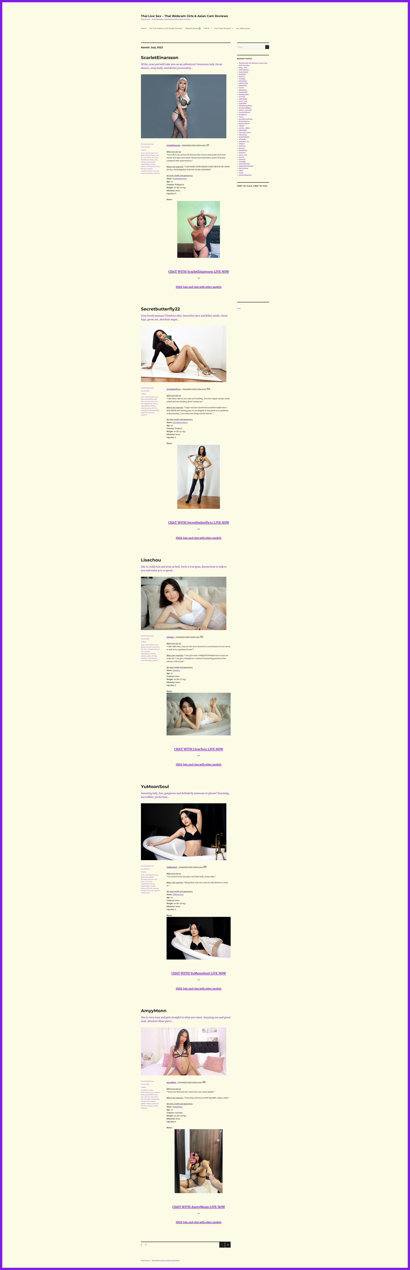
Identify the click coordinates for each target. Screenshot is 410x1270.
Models (143, 150)
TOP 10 (206, 28)
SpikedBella (243, 130)
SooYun (241, 157)
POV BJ (143, 169)
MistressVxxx (243, 168)
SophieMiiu (243, 103)
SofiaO (241, 173)
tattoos (150, 173)
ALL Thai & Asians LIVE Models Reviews (165, 28)
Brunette (144, 879)
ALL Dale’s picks (243, 28)
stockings (144, 173)
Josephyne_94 (244, 141)
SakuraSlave (243, 135)
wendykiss (242, 162)
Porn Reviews (239, 308)
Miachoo (242, 77)
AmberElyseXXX (244, 164)
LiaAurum (242, 146)
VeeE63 (241, 88)
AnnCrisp (242, 97)
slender (143, 890)
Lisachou (151, 560)
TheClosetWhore (244, 112)
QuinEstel (242, 159)
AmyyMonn (154, 1010)
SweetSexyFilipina (245, 108)
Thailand (151, 412)
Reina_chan (243, 68)
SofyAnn (242, 144)
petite (149, 408)
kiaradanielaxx (244, 94)
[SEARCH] (267, 47)
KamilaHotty (243, 150)
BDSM (143, 155)
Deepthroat (145, 160)
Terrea (241, 117)
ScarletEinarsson (159, 57)
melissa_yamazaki (245, 110)
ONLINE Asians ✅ (193, 28)
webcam (157, 173)
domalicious (243, 115)
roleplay (149, 169)
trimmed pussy (146, 660)
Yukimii (241, 126)
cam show (147, 157)
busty (153, 155)
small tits (144, 412)
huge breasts (150, 162)
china (146, 649)
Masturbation (145, 164)
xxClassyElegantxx (245, 175)
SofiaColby (242, 139)
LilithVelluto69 (244, 70)
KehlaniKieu (243, 81)
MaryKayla (242, 74)
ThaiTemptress (244, 121)
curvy (156, 157)
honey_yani (243, 101)
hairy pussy (153, 160)
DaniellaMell (243, 92)
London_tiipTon (244, 128)
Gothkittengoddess (245, 106)
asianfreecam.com (151, 153)
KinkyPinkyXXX (244, 137)
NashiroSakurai (244, 124)
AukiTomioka (243, 83)
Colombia (147, 1099)
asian (143, 153)
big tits (148, 155)
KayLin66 (242, 153)
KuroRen (242, 148)
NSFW (153, 164)
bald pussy (144, 399)
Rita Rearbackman (147, 144)
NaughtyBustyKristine (246, 166)
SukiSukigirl (243, 99)
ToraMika (242, 79)
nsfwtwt (143, 166)
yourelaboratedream (246, 119)
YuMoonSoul (155, 786)
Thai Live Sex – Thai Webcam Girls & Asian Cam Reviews (184, 16)
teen (155, 658)
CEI (153, 157)
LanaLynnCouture (245, 132)
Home (143, 28)
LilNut (241, 171)
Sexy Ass (156, 171)
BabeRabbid (243, 85)
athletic (157, 1092)
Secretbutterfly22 (160, 309)
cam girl (147, 401)
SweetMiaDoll (243, 72)
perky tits (155, 1103)
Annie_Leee (243, 155)
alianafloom (243, 90)
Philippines (151, 166)
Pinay (158, 166)
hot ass (143, 162)
